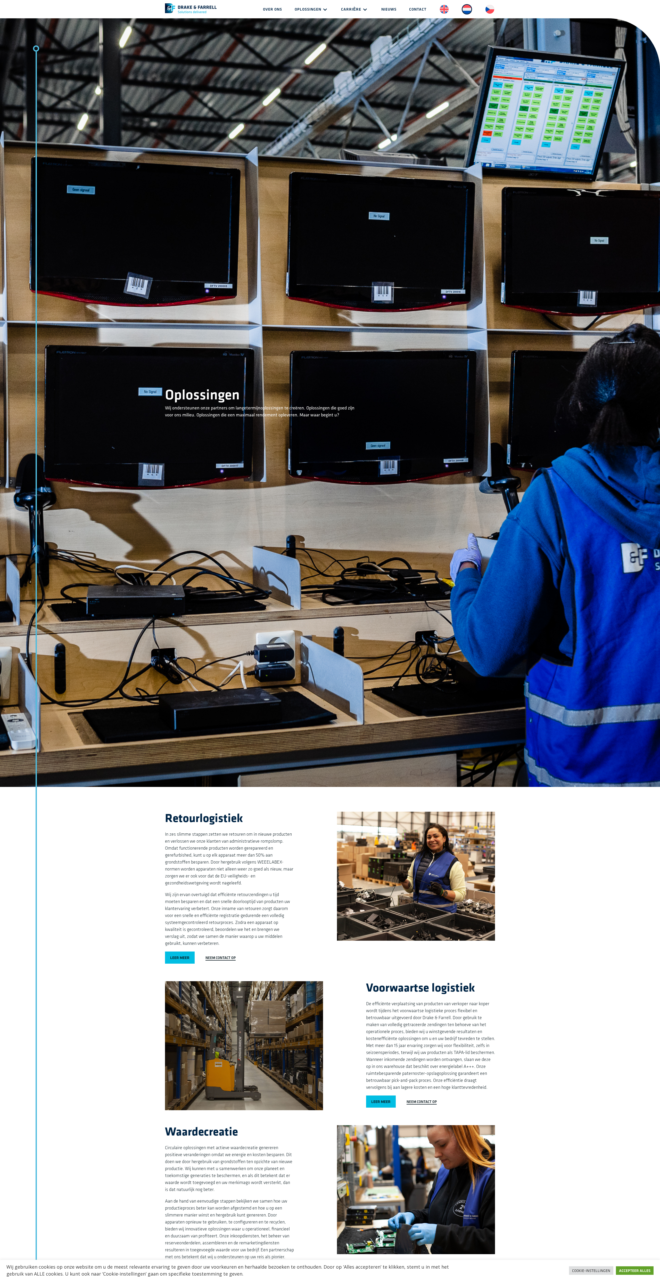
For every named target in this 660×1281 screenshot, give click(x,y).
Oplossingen (308, 9)
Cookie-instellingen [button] (591, 1270)
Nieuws (389, 9)
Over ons (272, 9)
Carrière (351, 9)
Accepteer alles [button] (634, 1270)
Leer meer (179, 957)
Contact (417, 9)
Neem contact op (220, 957)
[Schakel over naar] (444, 12)
